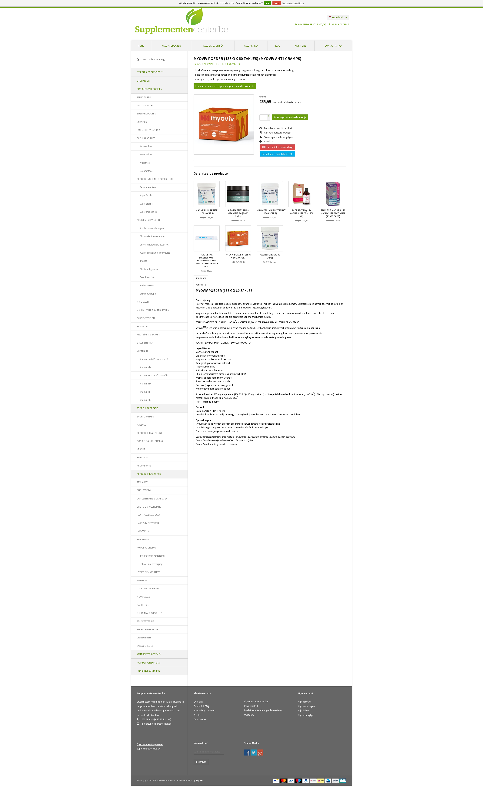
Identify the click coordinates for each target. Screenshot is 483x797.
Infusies (143, 260)
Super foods (146, 195)
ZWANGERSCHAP (145, 645)
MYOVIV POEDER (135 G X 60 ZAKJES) (221, 64)
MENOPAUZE (143, 596)
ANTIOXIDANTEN (145, 105)
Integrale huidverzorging (152, 555)
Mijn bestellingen (306, 706)
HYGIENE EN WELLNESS (148, 572)
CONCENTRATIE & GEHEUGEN (152, 498)
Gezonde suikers (148, 187)
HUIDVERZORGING (146, 547)
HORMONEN (143, 539)
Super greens (146, 203)
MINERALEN (143, 301)
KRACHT (141, 449)
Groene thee (146, 146)
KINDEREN (142, 580)
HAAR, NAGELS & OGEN (149, 514)
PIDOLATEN (142, 326)
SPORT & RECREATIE (147, 408)
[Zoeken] (138, 59)
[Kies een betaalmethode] (276, 780)
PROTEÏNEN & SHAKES (148, 334)
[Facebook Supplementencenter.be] (247, 752)
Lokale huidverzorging (151, 564)
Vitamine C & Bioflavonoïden (154, 375)
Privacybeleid (251, 706)
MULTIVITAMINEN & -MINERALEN (153, 310)
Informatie (201, 278)
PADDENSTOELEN (146, 318)
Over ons (300, 45)
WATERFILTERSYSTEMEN (149, 654)
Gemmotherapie (148, 293)
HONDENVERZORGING (148, 671)
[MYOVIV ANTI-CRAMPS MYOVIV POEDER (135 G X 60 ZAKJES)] (224, 124)
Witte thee (145, 162)
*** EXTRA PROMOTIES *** (150, 72)
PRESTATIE (142, 457)
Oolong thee (146, 171)
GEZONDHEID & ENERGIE (150, 433)
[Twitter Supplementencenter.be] (254, 752)
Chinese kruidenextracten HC (154, 244)
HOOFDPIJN (143, 531)
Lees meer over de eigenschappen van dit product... (225, 86)
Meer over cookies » (293, 3)
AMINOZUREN (144, 97)
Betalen (197, 715)
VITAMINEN (142, 351)
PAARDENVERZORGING (149, 662)
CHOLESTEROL (144, 490)
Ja (267, 3)
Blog (277, 45)
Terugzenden (200, 719)
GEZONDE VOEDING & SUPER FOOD (155, 179)
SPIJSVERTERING (145, 621)
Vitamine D (145, 383)
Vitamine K (145, 400)
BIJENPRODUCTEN (146, 113)
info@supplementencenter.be (156, 723)
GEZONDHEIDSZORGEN (149, 474)
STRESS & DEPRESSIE (147, 629)
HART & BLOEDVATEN (148, 523)
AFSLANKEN (142, 482)
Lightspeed (197, 780)
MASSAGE (141, 424)
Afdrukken (269, 141)
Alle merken (251, 45)
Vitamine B (145, 367)
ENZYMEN (142, 122)
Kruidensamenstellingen (152, 228)
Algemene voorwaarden (256, 701)
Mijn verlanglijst (306, 715)
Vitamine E (145, 392)
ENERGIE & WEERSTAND (149, 506)
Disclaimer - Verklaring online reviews (263, 710)
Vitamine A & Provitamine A (154, 359)
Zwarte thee (146, 154)
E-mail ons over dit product (278, 128)
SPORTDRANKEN (145, 416)
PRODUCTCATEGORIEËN (149, 89)
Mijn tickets (303, 710)
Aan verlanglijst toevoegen (277, 132)
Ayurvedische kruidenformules (155, 252)
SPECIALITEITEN (145, 342)
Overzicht (249, 714)
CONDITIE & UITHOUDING (150, 441)
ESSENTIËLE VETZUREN (149, 130)
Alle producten (171, 45)
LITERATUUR (143, 80)
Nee (277, 3)
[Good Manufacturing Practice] (298, 744)
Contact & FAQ (333, 45)
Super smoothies (148, 211)
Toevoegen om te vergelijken (278, 137)
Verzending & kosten (204, 710)
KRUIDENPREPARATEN (148, 220)
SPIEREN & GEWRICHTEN (149, 613)
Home (141, 45)
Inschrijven (201, 761)
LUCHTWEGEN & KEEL (148, 588)
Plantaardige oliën (149, 269)
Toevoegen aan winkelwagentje (290, 117)
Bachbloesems (147, 285)
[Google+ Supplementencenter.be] (260, 752)
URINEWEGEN (144, 637)
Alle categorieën (213, 45)
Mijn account (340, 24)
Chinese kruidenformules (152, 236)
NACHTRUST (143, 605)
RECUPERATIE (144, 465)
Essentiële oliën (147, 277)
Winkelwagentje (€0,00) (312, 24)
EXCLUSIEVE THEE (146, 138)
